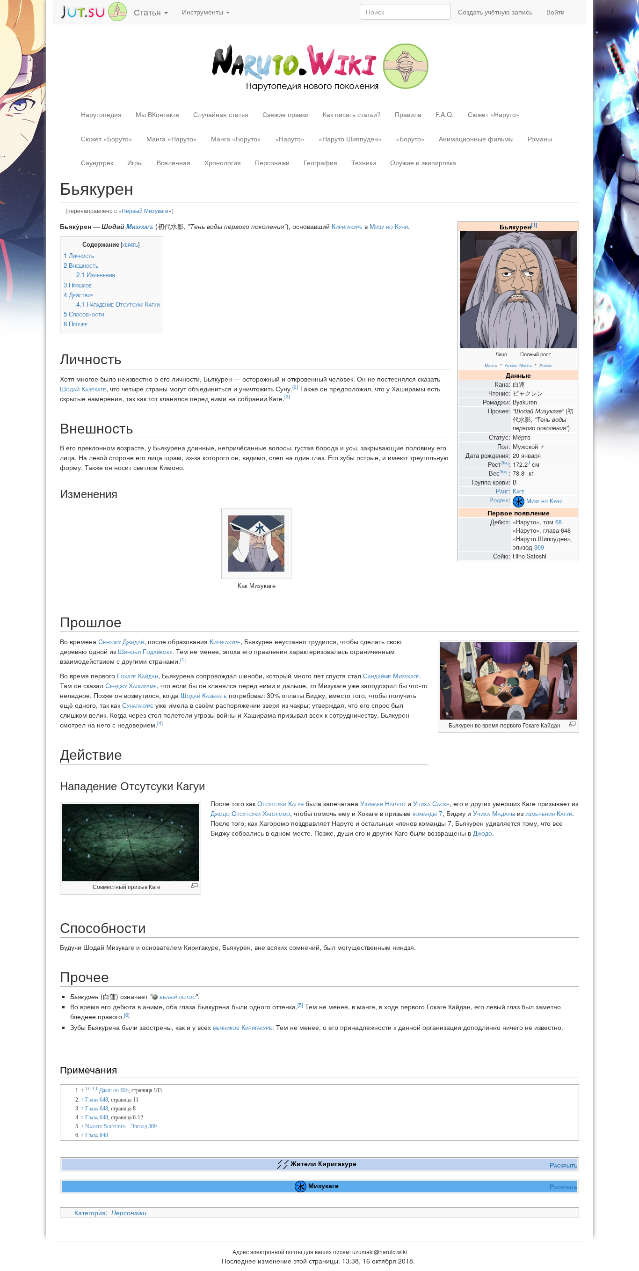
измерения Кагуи (548, 813)
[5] (300, 1004)
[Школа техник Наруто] (93, 10)
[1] (534, 224)
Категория (90, 1212)
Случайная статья (220, 114)
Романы (540, 138)
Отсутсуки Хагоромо (261, 813)
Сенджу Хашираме (131, 685)
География (320, 162)
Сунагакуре (137, 705)
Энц (504, 462)
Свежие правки (285, 114)
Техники (363, 162)
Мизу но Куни (544, 501)
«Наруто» (290, 138)
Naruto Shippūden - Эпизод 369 (121, 1126)
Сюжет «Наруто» (494, 114)
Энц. (504, 471)
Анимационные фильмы (476, 138)
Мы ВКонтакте (157, 114)
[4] (160, 723)
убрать (130, 244)
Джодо (220, 813)
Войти (555, 11)
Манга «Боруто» (236, 138)
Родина (498, 500)
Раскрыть (563, 1164)
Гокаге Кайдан (137, 675)
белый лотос (178, 996)
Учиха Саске (431, 803)
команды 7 (428, 813)
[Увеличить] (572, 724)
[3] (287, 396)
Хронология (222, 162)
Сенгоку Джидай (121, 641)
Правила (408, 114)
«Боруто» (410, 138)
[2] (295, 386)
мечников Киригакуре (242, 1027)
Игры (135, 162)
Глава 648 (96, 1099)
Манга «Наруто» (171, 138)
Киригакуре (347, 226)
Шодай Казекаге (83, 388)
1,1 (95, 1089)
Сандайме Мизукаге (391, 675)
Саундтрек (97, 162)
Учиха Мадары (494, 813)
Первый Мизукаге (145, 210)
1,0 (88, 1089)
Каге (518, 491)
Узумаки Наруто (383, 803)
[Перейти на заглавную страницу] (319, 66)
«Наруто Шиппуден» (350, 138)
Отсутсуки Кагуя (280, 803)
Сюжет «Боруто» (106, 138)
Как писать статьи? (352, 114)
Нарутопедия (101, 114)
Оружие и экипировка (423, 162)
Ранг (502, 491)
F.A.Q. (445, 114)
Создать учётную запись (495, 11)
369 (539, 547)
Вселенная (173, 162)
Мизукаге (139, 226)
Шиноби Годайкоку (145, 651)
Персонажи (272, 162)
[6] (127, 1014)
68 (558, 522)
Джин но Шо (114, 1090)
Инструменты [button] (203, 11)
